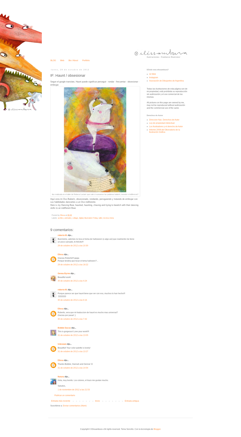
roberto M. (62, 235)
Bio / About (73, 60)
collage (75, 218)
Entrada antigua (132, 401)
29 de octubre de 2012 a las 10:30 (73, 245)
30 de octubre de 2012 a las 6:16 (72, 300)
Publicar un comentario (64, 395)
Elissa (60, 254)
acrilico (60, 218)
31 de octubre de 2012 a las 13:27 (73, 351)
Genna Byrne (64, 273)
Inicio (97, 401)
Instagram (153, 77)
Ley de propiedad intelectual (162, 123)
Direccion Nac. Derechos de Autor (164, 120)
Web (62, 60)
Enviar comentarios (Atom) (75, 406)
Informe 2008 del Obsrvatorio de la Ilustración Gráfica (164, 131)
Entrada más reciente (60, 401)
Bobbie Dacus (64, 328)
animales (67, 218)
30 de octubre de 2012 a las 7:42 (72, 319)
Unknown (62, 344)
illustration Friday (91, 218)
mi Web (152, 74)
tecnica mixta (108, 218)
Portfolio (86, 60)
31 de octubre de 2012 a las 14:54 (73, 368)
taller (100, 218)
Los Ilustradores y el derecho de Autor (166, 126)
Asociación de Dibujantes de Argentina (166, 81)
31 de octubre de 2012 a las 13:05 (73, 335)
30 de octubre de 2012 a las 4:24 (72, 281)
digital (81, 218)
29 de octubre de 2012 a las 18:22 (73, 264)
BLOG (53, 60)
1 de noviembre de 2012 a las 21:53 (74, 389)
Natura (61, 377)
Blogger (157, 429)
